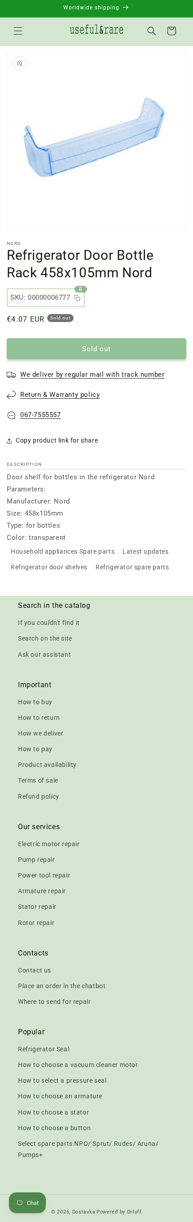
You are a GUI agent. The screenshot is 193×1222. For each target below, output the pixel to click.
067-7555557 (40, 415)
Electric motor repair (49, 844)
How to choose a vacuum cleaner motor (78, 1064)
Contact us (34, 970)
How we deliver (40, 733)
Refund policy (38, 796)
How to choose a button (54, 1128)
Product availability (47, 764)
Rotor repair (36, 922)
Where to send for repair (54, 1001)
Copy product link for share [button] (57, 440)
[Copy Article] (77, 298)
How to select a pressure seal (62, 1080)
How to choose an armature (60, 1096)
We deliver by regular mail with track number (92, 374)
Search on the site (45, 638)
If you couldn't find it (49, 622)
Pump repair (36, 859)
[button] (18, 31)
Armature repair (42, 891)
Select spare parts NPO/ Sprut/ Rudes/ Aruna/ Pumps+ (88, 1149)
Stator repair (37, 906)
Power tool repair (44, 875)
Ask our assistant (44, 654)
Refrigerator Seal (43, 1049)
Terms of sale (38, 780)
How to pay (35, 749)
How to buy (35, 702)
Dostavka (84, 1212)
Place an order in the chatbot (61, 986)
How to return (39, 717)
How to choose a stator (53, 1112)
